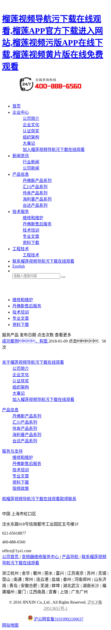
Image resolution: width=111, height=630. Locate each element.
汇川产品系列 (35, 187)
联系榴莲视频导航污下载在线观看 (43, 261)
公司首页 (11, 557)
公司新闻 (31, 168)
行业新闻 (31, 162)
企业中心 (20, 112)
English (18, 266)
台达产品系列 (35, 205)
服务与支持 (12, 451)
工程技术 (20, 249)
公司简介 (31, 118)
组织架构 (31, 137)
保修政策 (20, 488)
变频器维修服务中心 (41, 557)
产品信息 (20, 174)
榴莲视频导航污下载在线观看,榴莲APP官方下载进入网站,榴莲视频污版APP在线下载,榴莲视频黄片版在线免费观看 (52, 42)
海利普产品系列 (37, 199)
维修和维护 (33, 218)
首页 (16, 106)
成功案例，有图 (25, 341)
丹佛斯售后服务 (37, 224)
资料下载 (31, 242)
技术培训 (31, 230)
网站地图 (10, 625)
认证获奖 (31, 131)
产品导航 (71, 557)
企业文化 (31, 125)
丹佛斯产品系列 (37, 180)
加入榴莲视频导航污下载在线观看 (54, 149)
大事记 (29, 143)
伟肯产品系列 (35, 193)
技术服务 (20, 211)
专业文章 (31, 236)
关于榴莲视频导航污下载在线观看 (33, 362)
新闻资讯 (20, 156)
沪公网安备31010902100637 (58, 619)
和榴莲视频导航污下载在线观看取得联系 (39, 499)
